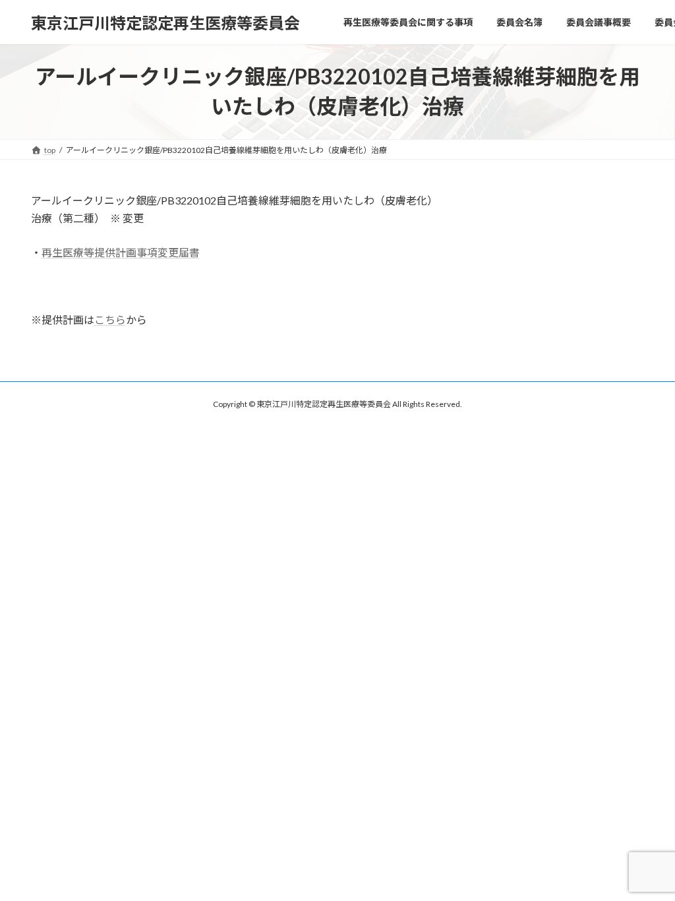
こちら (110, 319)
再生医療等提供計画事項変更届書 (121, 252)
